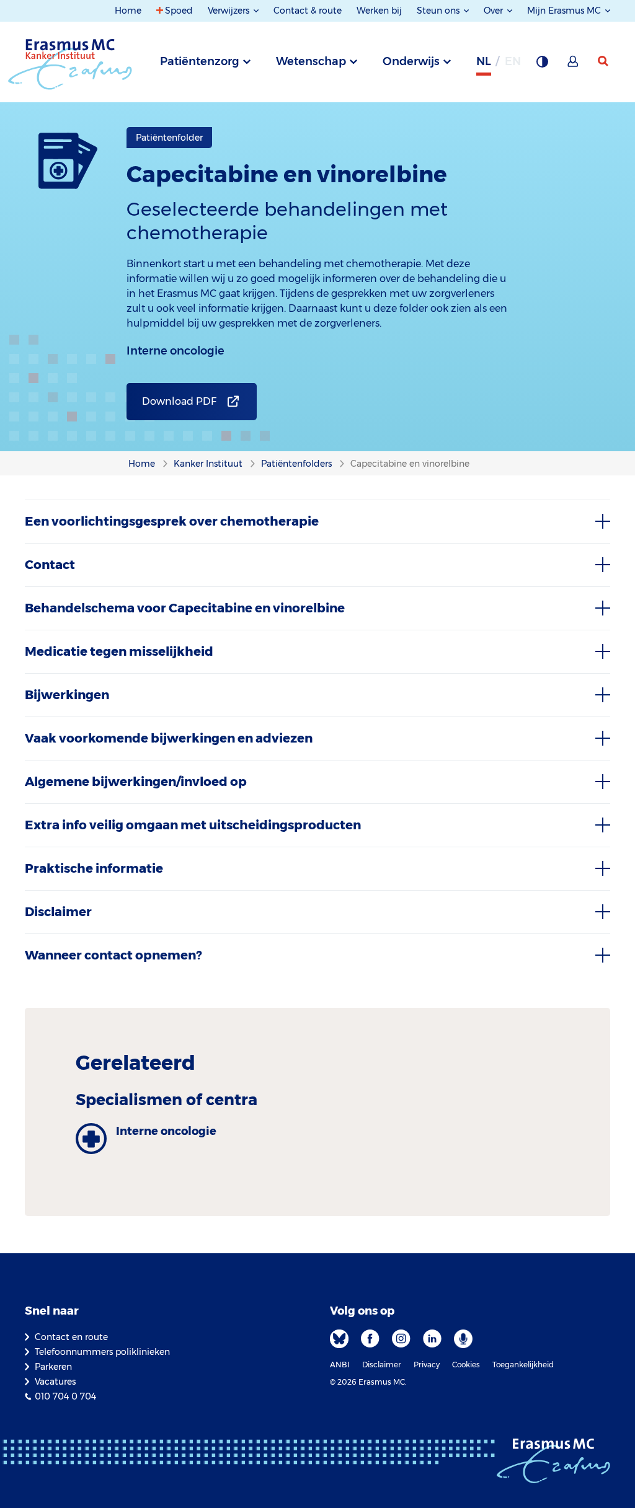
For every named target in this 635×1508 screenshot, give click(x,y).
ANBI (340, 1364)
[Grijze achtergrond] (542, 65)
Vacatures (55, 1381)
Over (494, 10)
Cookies (466, 1364)
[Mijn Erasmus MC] (573, 65)
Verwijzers (230, 10)
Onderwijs (411, 61)
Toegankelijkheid (523, 1364)
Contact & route (307, 10)
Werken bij (379, 10)
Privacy (427, 1364)
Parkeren (53, 1366)
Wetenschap (311, 61)
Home (128, 10)
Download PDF (179, 401)
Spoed (179, 10)
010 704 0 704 (65, 1396)
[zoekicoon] (604, 61)
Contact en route (71, 1337)
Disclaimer (381, 1364)
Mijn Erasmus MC (565, 10)
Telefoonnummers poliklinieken (102, 1351)
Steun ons (439, 10)
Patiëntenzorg (199, 61)
